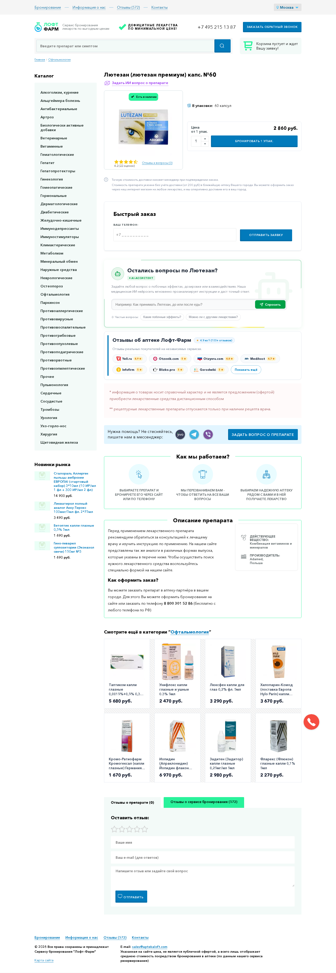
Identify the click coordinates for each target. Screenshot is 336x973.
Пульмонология (54, 384)
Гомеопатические (56, 187)
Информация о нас (89, 7)
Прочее (47, 376)
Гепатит (47, 162)
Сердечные (50, 393)
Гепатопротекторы (57, 171)
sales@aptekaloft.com (149, 947)
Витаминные (51, 146)
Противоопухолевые (59, 343)
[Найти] (222, 46)
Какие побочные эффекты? (162, 317)
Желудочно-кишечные (61, 220)
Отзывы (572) (128, 7)
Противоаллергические (61, 310)
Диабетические (54, 212)
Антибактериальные (58, 108)
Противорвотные (56, 360)
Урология (48, 417)
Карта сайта (44, 960)
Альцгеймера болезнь (60, 100)
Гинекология (51, 179)
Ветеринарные (53, 138)
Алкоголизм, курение (59, 92)
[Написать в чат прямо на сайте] (180, 434)
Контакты (159, 7)
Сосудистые (51, 401)
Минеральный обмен (59, 261)
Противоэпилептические (62, 368)
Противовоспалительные (63, 327)
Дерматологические (59, 203)
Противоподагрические (61, 352)
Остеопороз (51, 286)
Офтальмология (59, 59)
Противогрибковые (58, 335)
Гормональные (53, 195)
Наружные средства (58, 269)
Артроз (47, 117)
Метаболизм (51, 253)
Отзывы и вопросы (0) (157, 162)
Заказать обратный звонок (272, 27)
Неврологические (56, 278)
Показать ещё (246, 369)
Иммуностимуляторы (59, 236)
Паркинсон (50, 302)
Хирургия (48, 434)
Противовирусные (56, 319)
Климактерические (57, 245)
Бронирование (48, 7)
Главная (40, 59)
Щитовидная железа (59, 442)
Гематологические (57, 154)
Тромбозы (49, 409)
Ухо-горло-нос (53, 426)
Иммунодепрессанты (59, 228)
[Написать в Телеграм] (194, 434)
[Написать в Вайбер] (208, 434)
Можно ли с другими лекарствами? (213, 317)
